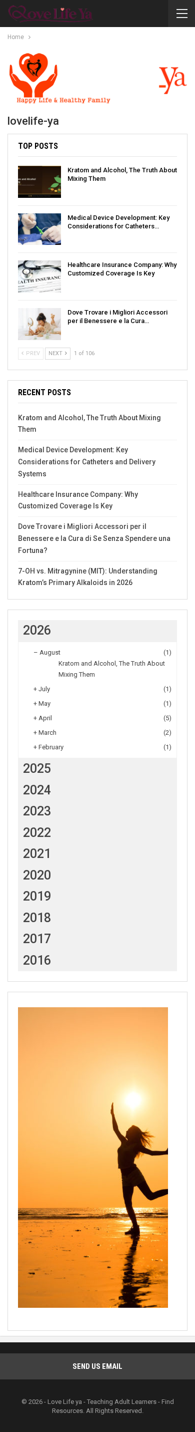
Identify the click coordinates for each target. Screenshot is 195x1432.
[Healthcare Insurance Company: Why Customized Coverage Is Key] (39, 276)
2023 (37, 811)
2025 (37, 768)
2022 (37, 832)
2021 (37, 853)
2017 (37, 939)
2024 (37, 790)
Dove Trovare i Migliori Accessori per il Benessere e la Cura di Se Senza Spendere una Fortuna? (94, 538)
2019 (37, 896)
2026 (37, 630)
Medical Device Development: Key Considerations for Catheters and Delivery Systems (87, 462)
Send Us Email (97, 1366)
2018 (37, 918)
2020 (37, 875)
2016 (37, 960)
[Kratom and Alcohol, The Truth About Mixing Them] (39, 182)
